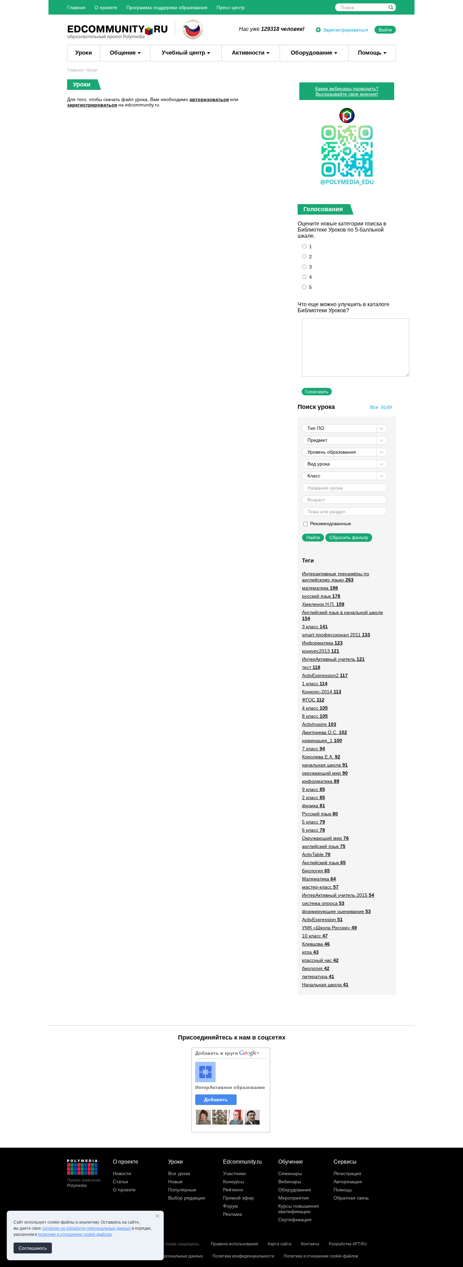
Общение (123, 53)
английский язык (323, 846)
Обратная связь (351, 1198)
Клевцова (316, 944)
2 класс (313, 797)
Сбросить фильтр (348, 537)
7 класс (313, 748)
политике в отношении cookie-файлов (75, 1234)
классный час (320, 960)
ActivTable (316, 854)
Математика (319, 879)
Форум (230, 1206)
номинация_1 (322, 740)
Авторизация (348, 1181)
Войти (385, 30)
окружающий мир (325, 773)
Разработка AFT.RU (348, 1244)
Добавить (216, 1099)
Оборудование (311, 53)
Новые (175, 1181)
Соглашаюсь (33, 1248)
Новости (122, 1173)
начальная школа (325, 765)
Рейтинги (233, 1189)
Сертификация (294, 1219)
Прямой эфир (238, 1198)
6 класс (313, 830)
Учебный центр (183, 53)
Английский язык (324, 862)
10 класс (315, 935)
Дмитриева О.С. (324, 732)
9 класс (313, 789)
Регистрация (347, 1173)
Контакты (310, 1244)
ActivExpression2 (325, 675)
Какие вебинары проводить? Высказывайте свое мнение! (347, 91)
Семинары (290, 1173)
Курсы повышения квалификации (298, 1208)
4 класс (315, 708)
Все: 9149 (381, 407)
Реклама (232, 1214)
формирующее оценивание (336, 911)
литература (318, 976)
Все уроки (179, 1173)
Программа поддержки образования (166, 7)
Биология (316, 870)
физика (313, 805)
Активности (248, 53)
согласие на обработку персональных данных (86, 1228)
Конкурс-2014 (321, 691)
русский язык (321, 596)
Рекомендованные (330, 523)
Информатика (322, 643)
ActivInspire (319, 724)
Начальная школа (325, 984)
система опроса (323, 903)
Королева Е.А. (321, 756)
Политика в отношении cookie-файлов (321, 1256)
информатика (320, 781)
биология (315, 968)
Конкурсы (233, 1181)
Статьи (120, 1181)
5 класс (313, 822)
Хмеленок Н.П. (323, 604)
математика (320, 588)
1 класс (314, 683)
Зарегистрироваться (345, 30)
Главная (76, 7)
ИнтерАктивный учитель (333, 659)
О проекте (106, 7)
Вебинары (289, 1181)
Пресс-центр (231, 7)
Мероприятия (293, 1198)
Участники (234, 1173)
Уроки (83, 53)
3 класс (315, 626)
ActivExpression (322, 919)
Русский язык (320, 813)
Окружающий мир (325, 838)
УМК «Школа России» (329, 927)
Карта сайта (279, 1244)
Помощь (369, 53)
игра (310, 952)
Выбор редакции (186, 1198)
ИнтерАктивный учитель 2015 (338, 895)
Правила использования (234, 1244)
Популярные (182, 1189)
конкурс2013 (320, 651)
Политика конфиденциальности (243, 1256)
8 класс (315, 716)
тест (311, 667)
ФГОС (313, 699)
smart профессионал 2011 (336, 634)
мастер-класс (320, 887)
